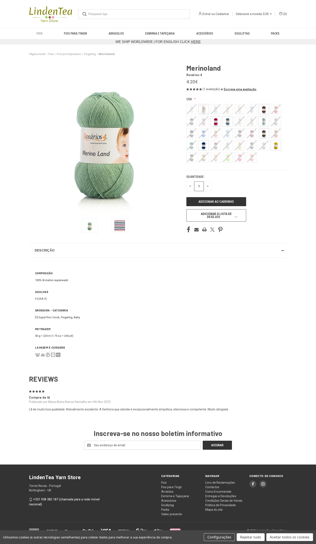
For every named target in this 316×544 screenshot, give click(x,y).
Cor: (189, 99)
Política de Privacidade (220, 505)
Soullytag (242, 33)
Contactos (212, 487)
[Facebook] (188, 230)
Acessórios (204, 33)
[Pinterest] (220, 230)
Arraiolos (116, 33)
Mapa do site (214, 509)
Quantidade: (195, 176)
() (284, 14)
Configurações (219, 537)
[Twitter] (212, 230)
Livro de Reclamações (220, 482)
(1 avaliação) (211, 89)
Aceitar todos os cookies (290, 537)
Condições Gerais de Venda (223, 500)
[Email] (196, 230)
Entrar (206, 14)
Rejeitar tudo (250, 537)
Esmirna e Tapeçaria (160, 33)
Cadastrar (222, 14)
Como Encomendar (218, 491)
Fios (40, 33)
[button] (238, 89)
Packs (275, 33)
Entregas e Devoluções (220, 496)
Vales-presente (171, 514)
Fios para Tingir (75, 33)
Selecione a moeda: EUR (252, 14)
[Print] (204, 230)
